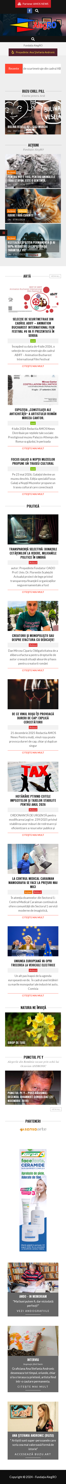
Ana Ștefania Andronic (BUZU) (33, 1435)
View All (55, 276)
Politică (33, 562)
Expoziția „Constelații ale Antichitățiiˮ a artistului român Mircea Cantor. (33, 414)
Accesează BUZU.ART (33, 1454)
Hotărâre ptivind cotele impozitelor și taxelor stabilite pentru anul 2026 (33, 800)
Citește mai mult (33, 366)
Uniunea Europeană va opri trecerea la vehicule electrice (33, 963)
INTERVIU (33, 1360)
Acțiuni (28, 892)
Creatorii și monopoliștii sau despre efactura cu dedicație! (33, 637)
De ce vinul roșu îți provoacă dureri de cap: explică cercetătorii (33, 718)
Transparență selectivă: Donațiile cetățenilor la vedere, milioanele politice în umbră (33, 553)
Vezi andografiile (33, 1310)
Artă (33, 340)
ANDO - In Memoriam (33, 1296)
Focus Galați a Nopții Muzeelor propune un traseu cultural (33, 461)
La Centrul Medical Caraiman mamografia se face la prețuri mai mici (33, 882)
